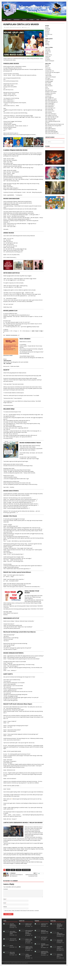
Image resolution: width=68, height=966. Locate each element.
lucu (8, 869)
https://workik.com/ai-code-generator (53, 125)
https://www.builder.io (50, 105)
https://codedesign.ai (49, 103)
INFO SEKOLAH (44, 19)
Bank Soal (47, 41)
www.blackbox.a (48, 94)
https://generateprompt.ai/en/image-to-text (54, 124)
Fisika (46, 36)
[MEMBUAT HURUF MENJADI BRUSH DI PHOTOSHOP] (21, 949)
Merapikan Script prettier (50, 93)
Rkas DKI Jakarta (48, 85)
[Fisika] (55, 178)
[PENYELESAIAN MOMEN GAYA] (53, 942)
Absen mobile (48, 84)
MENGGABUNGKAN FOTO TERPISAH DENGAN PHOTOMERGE (29, 932)
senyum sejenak (26, 869)
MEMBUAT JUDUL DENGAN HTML (28, 924)
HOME (4, 19)
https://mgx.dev (48, 127)
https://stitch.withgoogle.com (51, 102)
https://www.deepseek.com (51, 100)
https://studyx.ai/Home (50, 119)
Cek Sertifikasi (48, 69)
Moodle (47, 27)
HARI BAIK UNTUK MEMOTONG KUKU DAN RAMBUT (44, 952)
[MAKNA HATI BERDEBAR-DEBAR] (37, 933)
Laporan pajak (48, 75)
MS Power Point (48, 34)
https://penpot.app (49, 109)
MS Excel (47, 31)
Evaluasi (47, 43)
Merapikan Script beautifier (51, 91)
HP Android (47, 59)
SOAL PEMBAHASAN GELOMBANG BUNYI (61, 933)
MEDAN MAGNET (13, 939)
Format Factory (48, 54)
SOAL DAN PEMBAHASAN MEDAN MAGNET (13, 925)
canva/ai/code (48, 96)
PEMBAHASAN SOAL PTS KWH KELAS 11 (60, 955)
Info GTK (47, 88)
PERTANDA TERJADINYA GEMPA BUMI (45, 945)
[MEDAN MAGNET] (6, 941)
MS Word (47, 33)
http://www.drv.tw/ (49, 90)
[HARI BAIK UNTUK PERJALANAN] (37, 926)
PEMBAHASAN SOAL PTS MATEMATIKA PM (60, 948)
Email (4, 903)
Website (5, 906)
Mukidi (12, 869)
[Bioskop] (55, 163)
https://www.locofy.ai (49, 111)
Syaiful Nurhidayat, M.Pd (16, 27)
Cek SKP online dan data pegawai (52, 72)
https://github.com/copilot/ (51, 99)
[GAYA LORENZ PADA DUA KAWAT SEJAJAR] (6, 934)
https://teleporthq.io (49, 106)
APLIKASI (24, 19)
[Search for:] (55, 142)
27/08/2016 (7, 27)
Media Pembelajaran (49, 60)
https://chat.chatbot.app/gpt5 (51, 131)
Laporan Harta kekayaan (50, 76)
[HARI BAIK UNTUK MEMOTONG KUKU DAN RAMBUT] (37, 954)
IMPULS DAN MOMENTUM (12, 953)
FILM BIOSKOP (16, 19)
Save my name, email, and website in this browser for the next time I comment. (22, 910)
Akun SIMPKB (48, 82)
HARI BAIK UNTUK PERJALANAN (44, 924)
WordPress (47, 30)
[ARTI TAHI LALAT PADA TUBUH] (37, 940)
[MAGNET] (6, 948)
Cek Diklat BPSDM (49, 79)
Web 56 (46, 66)
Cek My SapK (48, 74)
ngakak (18, 869)
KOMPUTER (21, 920)
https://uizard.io (48, 112)
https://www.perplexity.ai (50, 130)
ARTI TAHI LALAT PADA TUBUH (44, 938)
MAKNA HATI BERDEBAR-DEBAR (44, 931)
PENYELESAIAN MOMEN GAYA (60, 940)
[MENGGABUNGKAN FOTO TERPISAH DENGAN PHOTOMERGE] (21, 933)
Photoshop (47, 28)
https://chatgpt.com (49, 97)
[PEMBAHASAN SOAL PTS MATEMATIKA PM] (53, 949)
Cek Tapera (47, 78)
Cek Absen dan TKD (49, 71)
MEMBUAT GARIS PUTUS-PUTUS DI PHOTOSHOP (28, 940)
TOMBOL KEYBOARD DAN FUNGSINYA (28, 955)
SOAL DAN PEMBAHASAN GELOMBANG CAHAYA (59, 925)
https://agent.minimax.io (50, 128)
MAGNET (11, 945)
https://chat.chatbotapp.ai (50, 113)
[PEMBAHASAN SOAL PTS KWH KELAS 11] (53, 957)
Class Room (47, 50)
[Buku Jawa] (55, 193)
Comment (5, 889)
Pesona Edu (47, 68)
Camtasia (47, 57)
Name (4, 899)
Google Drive (48, 51)
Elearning (47, 44)
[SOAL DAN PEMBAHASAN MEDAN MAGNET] (6, 926)
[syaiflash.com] (34, 17)
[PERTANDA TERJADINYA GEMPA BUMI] (37, 946)
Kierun (46, 87)
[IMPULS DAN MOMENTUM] (6, 955)
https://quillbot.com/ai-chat (51, 115)
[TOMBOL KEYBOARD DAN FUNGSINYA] (21, 957)
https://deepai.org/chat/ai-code (52, 133)
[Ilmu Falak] (55, 208)
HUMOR (25, 27)
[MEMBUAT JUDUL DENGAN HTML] (21, 926)
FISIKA (38, 19)
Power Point (48, 56)
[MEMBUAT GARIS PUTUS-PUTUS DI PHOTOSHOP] (21, 941)
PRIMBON (37, 920)
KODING (9, 19)
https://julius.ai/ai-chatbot (50, 118)
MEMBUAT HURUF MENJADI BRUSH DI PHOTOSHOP (29, 948)
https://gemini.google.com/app (51, 116)
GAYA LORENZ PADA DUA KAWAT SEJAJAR (13, 932)
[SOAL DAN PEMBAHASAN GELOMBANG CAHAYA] (53, 926)
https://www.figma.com (50, 108)
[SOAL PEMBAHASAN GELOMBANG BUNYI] (53, 935)
